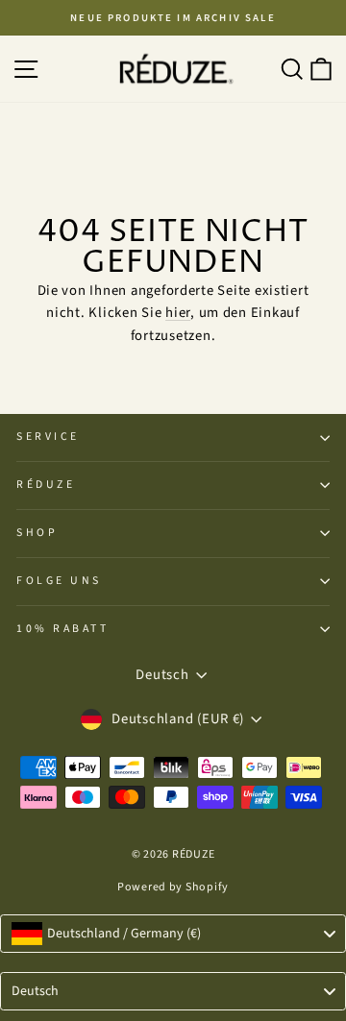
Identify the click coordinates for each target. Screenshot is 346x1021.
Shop (37, 532)
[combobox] (173, 933)
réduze (45, 484)
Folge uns (59, 580)
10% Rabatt (62, 628)
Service (48, 436)
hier (177, 313)
